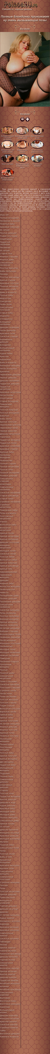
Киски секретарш (7, 164)
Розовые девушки (8, 476)
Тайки (3, 1030)
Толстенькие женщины (6, 748)
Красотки (4, 356)
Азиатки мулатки (8, 951)
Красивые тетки (7, 333)
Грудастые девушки (9, 384)
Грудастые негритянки (5, 388)
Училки (3, 522)
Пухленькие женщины (6, 665)
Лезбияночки (6, 460)
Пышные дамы (7, 673)
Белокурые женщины (10, 365)
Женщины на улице (9, 833)
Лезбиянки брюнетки (10, 637)
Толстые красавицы (9, 277)
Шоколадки (5, 484)
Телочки (4, 885)
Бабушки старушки (9, 631)
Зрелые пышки (7, 824)
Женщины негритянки (5, 546)
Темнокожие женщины (6, 405)
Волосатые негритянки (5, 529)
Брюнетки (4, 371)
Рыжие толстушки (8, 236)
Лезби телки (6, 304)
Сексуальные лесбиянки (6, 263)
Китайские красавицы (10, 989)
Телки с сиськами (8, 681)
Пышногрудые (7, 744)
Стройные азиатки (9, 1027)
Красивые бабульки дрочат (37, 137)
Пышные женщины (9, 286)
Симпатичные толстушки (6, 878)
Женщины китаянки (9, 1018)
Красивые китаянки (9, 927)
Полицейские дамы (9, 595)
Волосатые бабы (8, 525)
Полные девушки (8, 598)
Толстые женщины (9, 699)
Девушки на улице (9, 909)
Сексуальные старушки (6, 480)
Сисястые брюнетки (9, 684)
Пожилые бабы (7, 224)
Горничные (5, 437)
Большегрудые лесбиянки (7, 349)
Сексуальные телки (9, 848)
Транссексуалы (7, 897)
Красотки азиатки (8, 1021)
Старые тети (6, 253)
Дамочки (4, 912)
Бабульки (4, 416)
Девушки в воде (8, 802)
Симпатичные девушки (6, 780)
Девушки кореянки (9, 1015)
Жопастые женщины (10, 586)
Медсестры (5, 298)
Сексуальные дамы (9, 820)
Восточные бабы (8, 1001)
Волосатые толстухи (10, 709)
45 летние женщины (10, 724)
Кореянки (4, 924)
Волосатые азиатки (9, 968)
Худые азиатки (7, 918)
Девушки (4, 580)
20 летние (5, 827)
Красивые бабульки (9, 227)
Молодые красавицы (10, 839)
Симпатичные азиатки (6, 934)
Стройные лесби (8, 690)
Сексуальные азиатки (6, 964)
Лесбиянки (5, 247)
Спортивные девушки (6, 786)
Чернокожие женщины (6, 576)
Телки (3, 851)
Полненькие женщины (6, 740)
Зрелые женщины (8, 622)
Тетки (2, 888)
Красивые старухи (9, 449)
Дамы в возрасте (8, 292)
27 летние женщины (10, 915)
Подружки (5, 773)
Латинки (4, 274)
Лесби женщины (8, 640)
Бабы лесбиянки (8, 271)
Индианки (5, 316)
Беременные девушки (6, 340)
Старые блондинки (9, 401)
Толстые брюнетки (9, 268)
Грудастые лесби (8, 443)
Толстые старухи (8, 702)
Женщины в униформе (6, 901)
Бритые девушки (8, 799)
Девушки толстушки (9, 542)
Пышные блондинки (9, 472)
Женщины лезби (8, 289)
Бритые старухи (7, 280)
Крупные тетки (7, 868)
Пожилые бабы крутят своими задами (22, 137)
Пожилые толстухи (9, 736)
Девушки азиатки (8, 977)
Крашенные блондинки (5, 861)
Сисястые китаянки (9, 938)
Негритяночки (6, 395)
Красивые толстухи (9, 283)
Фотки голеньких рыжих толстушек (37, 151)
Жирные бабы (7, 583)
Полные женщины (9, 817)
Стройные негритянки (5, 506)
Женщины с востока (10, 921)
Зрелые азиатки (7, 948)
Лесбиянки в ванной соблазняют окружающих (7, 137)
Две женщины (7, 762)
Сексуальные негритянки (6, 677)
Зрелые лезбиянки (9, 625)
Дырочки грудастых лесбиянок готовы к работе (22, 165)
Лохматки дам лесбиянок (37, 165)
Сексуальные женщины (6, 872)
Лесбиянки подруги (9, 661)
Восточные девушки (10, 1033)
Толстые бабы (7, 753)
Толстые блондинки (9, 413)
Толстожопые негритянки (6, 517)
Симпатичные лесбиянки (6, 488)
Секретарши (6, 239)
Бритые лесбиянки (9, 539)
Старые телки (6, 499)
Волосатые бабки (8, 560)
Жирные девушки (8, 727)
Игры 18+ (4, 215)
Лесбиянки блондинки (5, 456)
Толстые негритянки (10, 891)
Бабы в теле (6, 857)
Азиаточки (5, 1007)
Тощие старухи (7, 705)
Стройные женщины (10, 882)
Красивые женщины (9, 865)
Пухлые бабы (6, 295)
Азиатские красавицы (10, 954)
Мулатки (4, 842)
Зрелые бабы (6, 715)
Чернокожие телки (9, 428)
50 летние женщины (10, 628)
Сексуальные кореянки (6, 993)
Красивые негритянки (10, 392)
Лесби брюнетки (8, 330)
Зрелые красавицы (9, 566)
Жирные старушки (9, 256)
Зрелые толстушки (9, 721)
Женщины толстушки (10, 643)
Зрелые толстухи (8, 756)
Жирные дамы (7, 259)
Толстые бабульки (9, 410)
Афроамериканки (8, 572)
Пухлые (4, 670)
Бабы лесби (6, 419)
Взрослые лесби (8, 712)
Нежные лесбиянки (9, 655)
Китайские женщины (10, 983)
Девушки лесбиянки (9, 381)
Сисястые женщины (9, 610)
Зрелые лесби (7, 533)
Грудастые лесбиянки (5, 243)
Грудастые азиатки (9, 980)
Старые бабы (6, 313)
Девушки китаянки (9, 957)
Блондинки (5, 345)
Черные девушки (8, 377)
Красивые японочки (9, 930)
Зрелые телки (6, 718)
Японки (3, 945)
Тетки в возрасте (8, 513)
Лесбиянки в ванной (10, 221)
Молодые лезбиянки (10, 652)
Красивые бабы (7, 808)
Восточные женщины (10, 1004)
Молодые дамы (7, 814)
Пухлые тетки (6, 469)
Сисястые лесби (8, 554)
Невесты (4, 592)
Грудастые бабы (8, 765)
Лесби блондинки (8, 368)
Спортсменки (6, 398)
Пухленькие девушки (10, 601)
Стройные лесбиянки (10, 502)
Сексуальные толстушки (6, 308)
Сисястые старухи (9, 336)
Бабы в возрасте (8, 362)
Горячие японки (7, 960)
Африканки (5, 359)
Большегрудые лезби (10, 634)
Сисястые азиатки (9, 1024)
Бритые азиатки (7, 974)
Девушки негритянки (10, 434)
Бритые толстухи (8, 422)
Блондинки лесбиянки (5, 323)
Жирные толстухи (8, 730)
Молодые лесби (8, 551)
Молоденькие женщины (6, 769)
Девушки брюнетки (9, 830)
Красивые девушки (9, 836)
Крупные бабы (7, 452)
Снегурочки (5, 301)
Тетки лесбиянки (8, 613)
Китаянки (4, 986)
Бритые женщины (8, 759)
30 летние (5, 250)
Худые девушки (7, 805)
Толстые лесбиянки (9, 616)
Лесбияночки (6, 646)
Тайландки (5, 942)
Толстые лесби (7, 854)
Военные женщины (9, 619)
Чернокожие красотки (10, 425)
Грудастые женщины (10, 440)
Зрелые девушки (8, 894)
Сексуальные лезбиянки (6, 605)
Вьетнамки (5, 998)
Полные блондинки (9, 218)
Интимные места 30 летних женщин (7, 179)
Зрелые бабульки (8, 563)
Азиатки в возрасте (9, 1037)
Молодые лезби (8, 649)
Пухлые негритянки (9, 466)
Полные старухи (8, 463)
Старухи (4, 790)
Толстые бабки (7, 557)
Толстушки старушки (10, 687)
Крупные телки (7, 733)
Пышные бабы (7, 845)
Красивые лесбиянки (10, 446)
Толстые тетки (7, 793)
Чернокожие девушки (10, 374)
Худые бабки (6, 353)
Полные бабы (6, 776)
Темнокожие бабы (8, 510)
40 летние (5, 230)
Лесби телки (6, 693)
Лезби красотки (7, 589)
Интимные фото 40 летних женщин (7, 151)
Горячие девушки (8, 906)
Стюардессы (6, 319)
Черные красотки (8, 431)
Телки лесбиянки (8, 696)
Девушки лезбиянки (9, 327)
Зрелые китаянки (8, 971)
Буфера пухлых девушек (22, 151)
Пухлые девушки (8, 233)
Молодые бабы (7, 811)
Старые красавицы (9, 496)
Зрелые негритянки (9, 536)
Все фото (25, 29)
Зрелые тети (6, 569)
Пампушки (5, 658)
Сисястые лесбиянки (10, 492)
